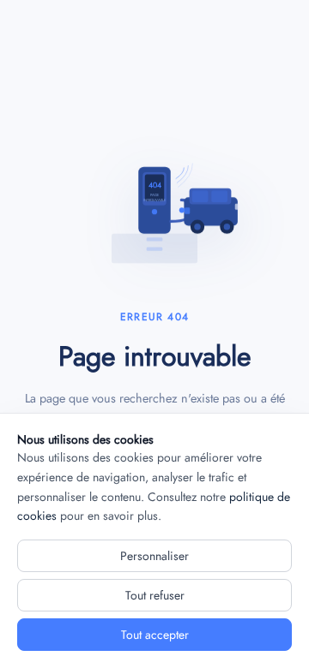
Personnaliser (154, 555)
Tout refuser (155, 595)
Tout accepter (155, 634)
